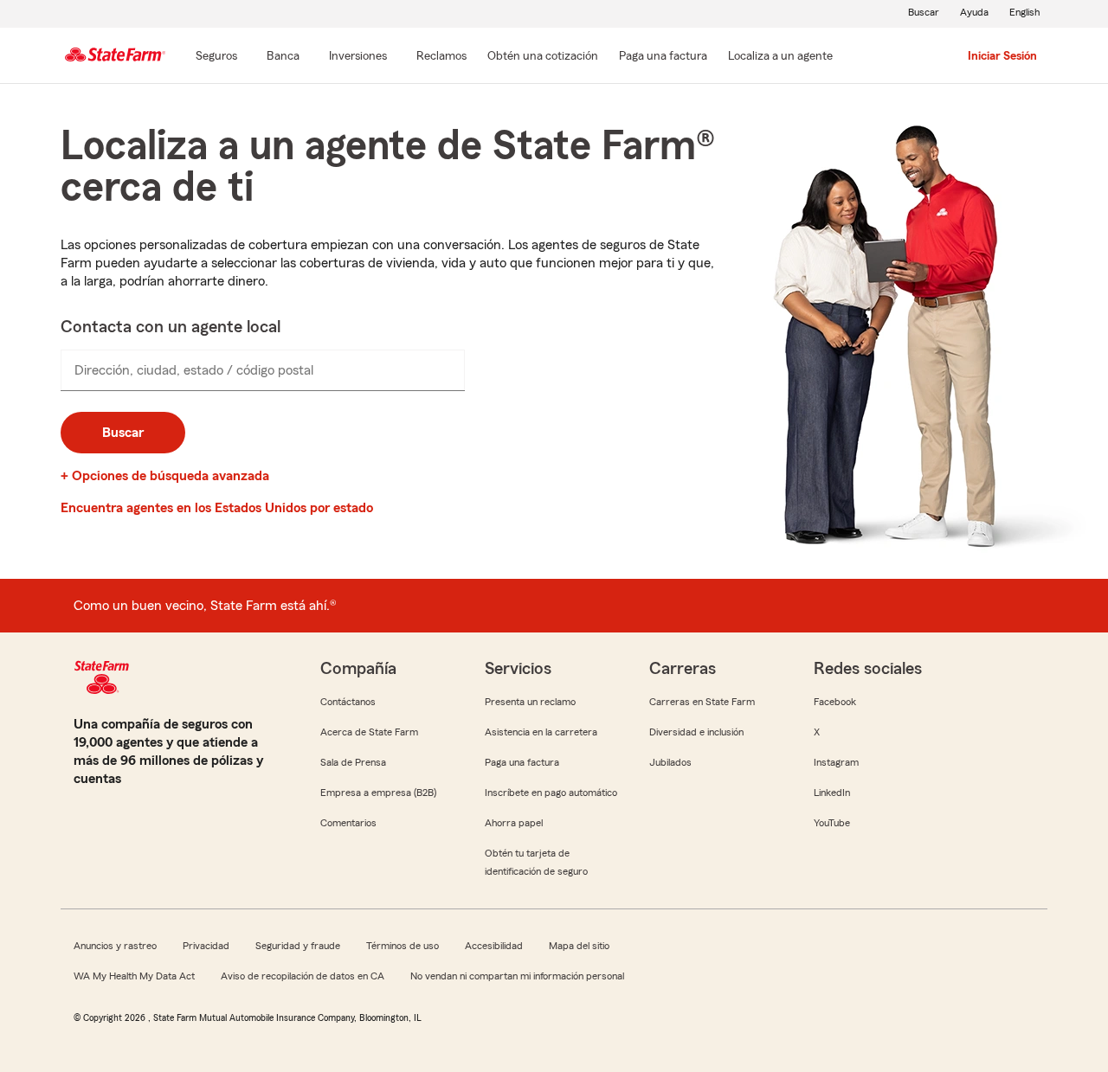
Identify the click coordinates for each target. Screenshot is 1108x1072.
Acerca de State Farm (369, 732)
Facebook (835, 701)
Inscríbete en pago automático (551, 792)
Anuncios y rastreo (115, 945)
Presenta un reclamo (530, 701)
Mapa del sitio (579, 945)
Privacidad (206, 945)
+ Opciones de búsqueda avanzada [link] (165, 476)
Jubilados (670, 762)
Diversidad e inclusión (696, 732)
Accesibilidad (494, 945)
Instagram (836, 762)
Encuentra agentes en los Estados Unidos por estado (217, 508)
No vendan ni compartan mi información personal (517, 976)
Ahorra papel (514, 823)
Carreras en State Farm (702, 701)
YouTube (832, 823)
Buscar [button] (123, 433)
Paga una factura (522, 762)
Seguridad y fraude (297, 945)
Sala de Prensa (353, 762)
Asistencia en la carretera (541, 732)
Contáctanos (348, 701)
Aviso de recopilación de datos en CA (302, 976)
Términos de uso (402, 945)
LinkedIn (832, 792)
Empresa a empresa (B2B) (378, 792)
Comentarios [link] (348, 823)
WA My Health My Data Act (134, 976)
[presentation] (263, 370)
